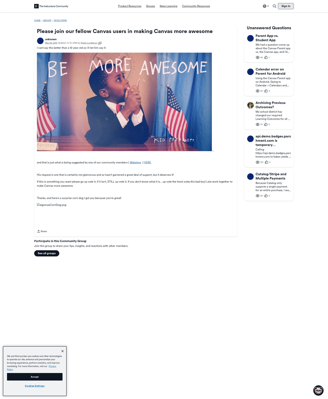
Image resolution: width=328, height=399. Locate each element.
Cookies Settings (35, 385)
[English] (51, 6)
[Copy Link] (100, 42)
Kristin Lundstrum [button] (89, 43)
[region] (35, 371)
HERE (147, 162)
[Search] (274, 6)
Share (42, 231)
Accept (35, 376)
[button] (40, 40)
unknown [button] (51, 39)
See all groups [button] (47, 253)
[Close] (62, 351)
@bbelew (135, 162)
